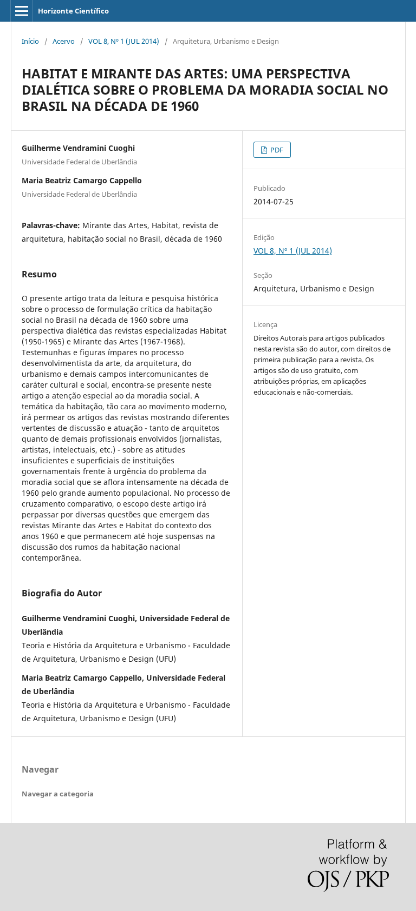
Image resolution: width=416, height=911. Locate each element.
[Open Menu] (21, 11)
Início (30, 41)
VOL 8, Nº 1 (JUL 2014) (123, 41)
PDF (276, 150)
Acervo (64, 41)
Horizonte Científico (73, 11)
